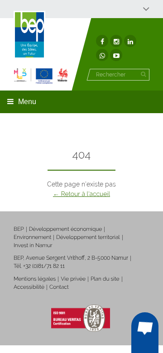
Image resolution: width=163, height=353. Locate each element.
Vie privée (73, 279)
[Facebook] (102, 41)
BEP (19, 229)
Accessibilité (29, 287)
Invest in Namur (33, 245)
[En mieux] (41, 75)
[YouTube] (116, 55)
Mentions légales (35, 279)
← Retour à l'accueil (81, 194)
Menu (27, 101)
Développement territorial (88, 237)
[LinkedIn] (130, 41)
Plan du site (105, 279)
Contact (59, 287)
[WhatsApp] (102, 55)
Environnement (32, 237)
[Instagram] (116, 41)
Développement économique (65, 229)
